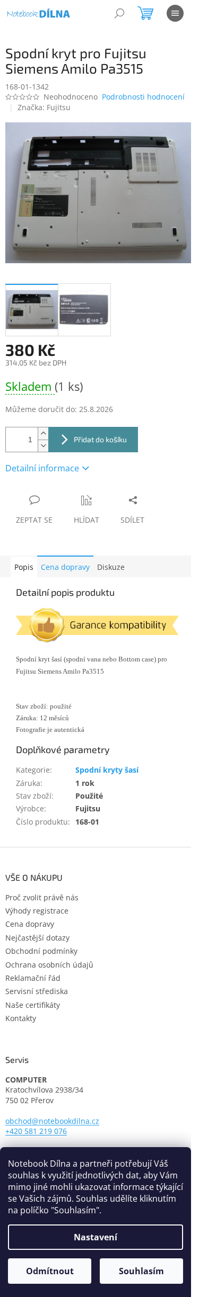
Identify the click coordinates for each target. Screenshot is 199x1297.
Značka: (44, 107)
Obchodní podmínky (41, 951)
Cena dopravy (65, 567)
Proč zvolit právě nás (42, 897)
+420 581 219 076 (36, 1131)
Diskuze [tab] (111, 567)
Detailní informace (42, 468)
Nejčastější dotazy (37, 938)
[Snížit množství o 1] (43, 446)
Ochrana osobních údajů (49, 965)
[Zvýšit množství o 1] (43, 433)
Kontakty (20, 1018)
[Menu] (175, 13)
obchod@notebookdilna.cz (52, 1121)
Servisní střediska (36, 991)
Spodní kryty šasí (107, 770)
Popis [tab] (23, 567)
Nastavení (95, 1237)
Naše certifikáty (32, 1005)
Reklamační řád (32, 978)
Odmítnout (50, 1271)
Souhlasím (141, 1271)
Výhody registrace (36, 911)
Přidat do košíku (100, 439)
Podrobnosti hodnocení (143, 97)
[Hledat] (119, 13)
